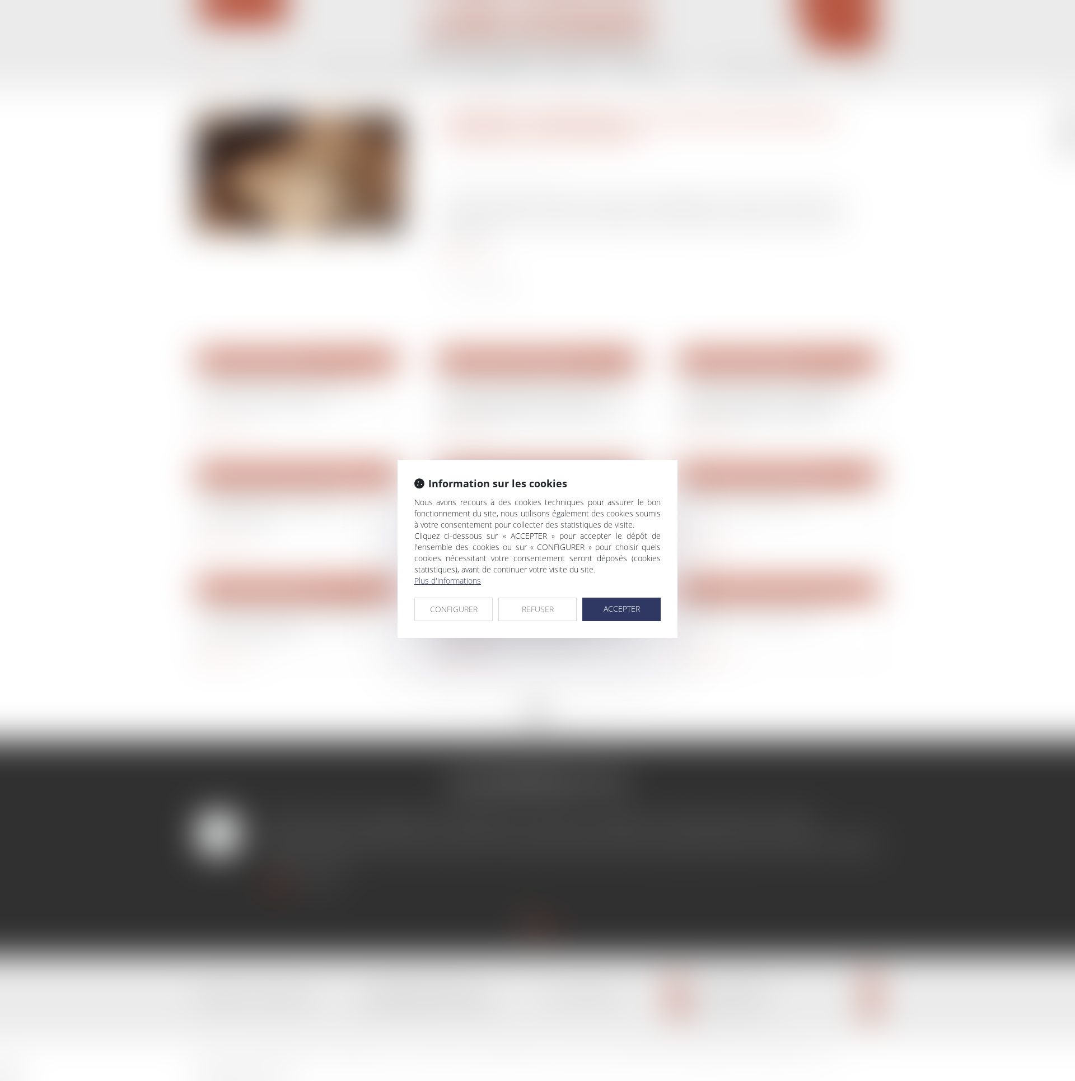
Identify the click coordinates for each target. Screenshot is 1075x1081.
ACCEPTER (622, 608)
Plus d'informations (447, 580)
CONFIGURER (454, 609)
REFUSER (538, 609)
